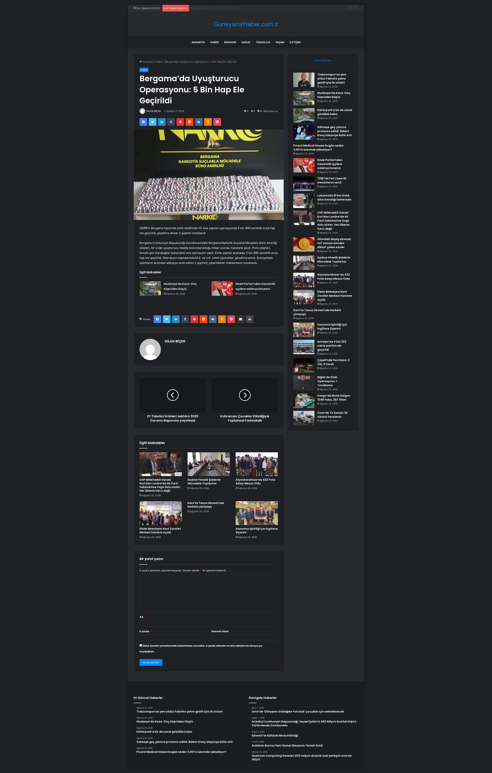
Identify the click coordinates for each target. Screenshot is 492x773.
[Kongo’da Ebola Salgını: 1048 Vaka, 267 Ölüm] (303, 401)
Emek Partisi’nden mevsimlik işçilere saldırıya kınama (329, 164)
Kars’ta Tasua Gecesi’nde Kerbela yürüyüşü (206, 505)
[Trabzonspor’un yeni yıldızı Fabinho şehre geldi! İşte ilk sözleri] (303, 80)
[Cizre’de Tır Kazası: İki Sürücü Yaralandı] (303, 418)
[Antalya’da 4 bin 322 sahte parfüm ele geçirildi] (303, 347)
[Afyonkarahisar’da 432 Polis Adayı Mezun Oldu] (257, 464)
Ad (142, 616)
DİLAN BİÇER (153, 111)
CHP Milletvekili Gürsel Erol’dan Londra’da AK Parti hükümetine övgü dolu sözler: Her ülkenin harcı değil (160, 485)
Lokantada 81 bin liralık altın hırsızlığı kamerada (334, 197)
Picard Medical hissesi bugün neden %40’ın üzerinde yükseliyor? (318, 148)
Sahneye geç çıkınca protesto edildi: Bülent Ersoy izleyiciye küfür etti (334, 131)
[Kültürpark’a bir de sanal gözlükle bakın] (303, 115)
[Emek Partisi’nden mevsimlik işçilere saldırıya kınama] (222, 288)
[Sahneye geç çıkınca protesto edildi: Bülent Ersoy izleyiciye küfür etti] (303, 132)
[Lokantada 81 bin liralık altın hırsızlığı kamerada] (303, 201)
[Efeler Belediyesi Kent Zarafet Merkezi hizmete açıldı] (161, 513)
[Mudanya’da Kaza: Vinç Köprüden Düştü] (150, 288)
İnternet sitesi (220, 631)
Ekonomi (230, 42)
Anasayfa (198, 42)
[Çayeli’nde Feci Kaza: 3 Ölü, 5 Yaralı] (303, 365)
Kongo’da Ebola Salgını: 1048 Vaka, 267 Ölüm (334, 398)
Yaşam (279, 42)
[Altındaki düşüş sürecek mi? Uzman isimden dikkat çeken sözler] (303, 244)
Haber (214, 42)
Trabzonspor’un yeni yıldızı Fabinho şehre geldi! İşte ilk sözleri (331, 79)
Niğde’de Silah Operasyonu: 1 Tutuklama (327, 381)
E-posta (145, 631)
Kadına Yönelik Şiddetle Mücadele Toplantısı (204, 481)
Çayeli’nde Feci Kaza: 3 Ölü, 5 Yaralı (333, 362)
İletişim (295, 42)
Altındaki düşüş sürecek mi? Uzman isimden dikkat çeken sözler (334, 243)
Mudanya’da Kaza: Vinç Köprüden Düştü (333, 95)
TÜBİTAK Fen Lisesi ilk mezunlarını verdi (331, 180)
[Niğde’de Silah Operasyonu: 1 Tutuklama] (303, 382)
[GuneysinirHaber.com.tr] (246, 24)
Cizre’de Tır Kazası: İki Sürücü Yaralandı (332, 415)
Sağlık (245, 42)
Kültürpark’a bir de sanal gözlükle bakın (214, 8)
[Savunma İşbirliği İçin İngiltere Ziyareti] (257, 513)
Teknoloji (263, 42)
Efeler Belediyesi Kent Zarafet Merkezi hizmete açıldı (160, 530)
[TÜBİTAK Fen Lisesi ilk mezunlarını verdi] (303, 183)
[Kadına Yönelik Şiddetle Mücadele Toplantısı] (209, 464)
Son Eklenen (323, 60)
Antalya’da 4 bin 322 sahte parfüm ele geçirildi (331, 346)
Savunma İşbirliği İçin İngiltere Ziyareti (257, 530)
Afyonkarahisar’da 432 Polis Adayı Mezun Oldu (255, 481)
